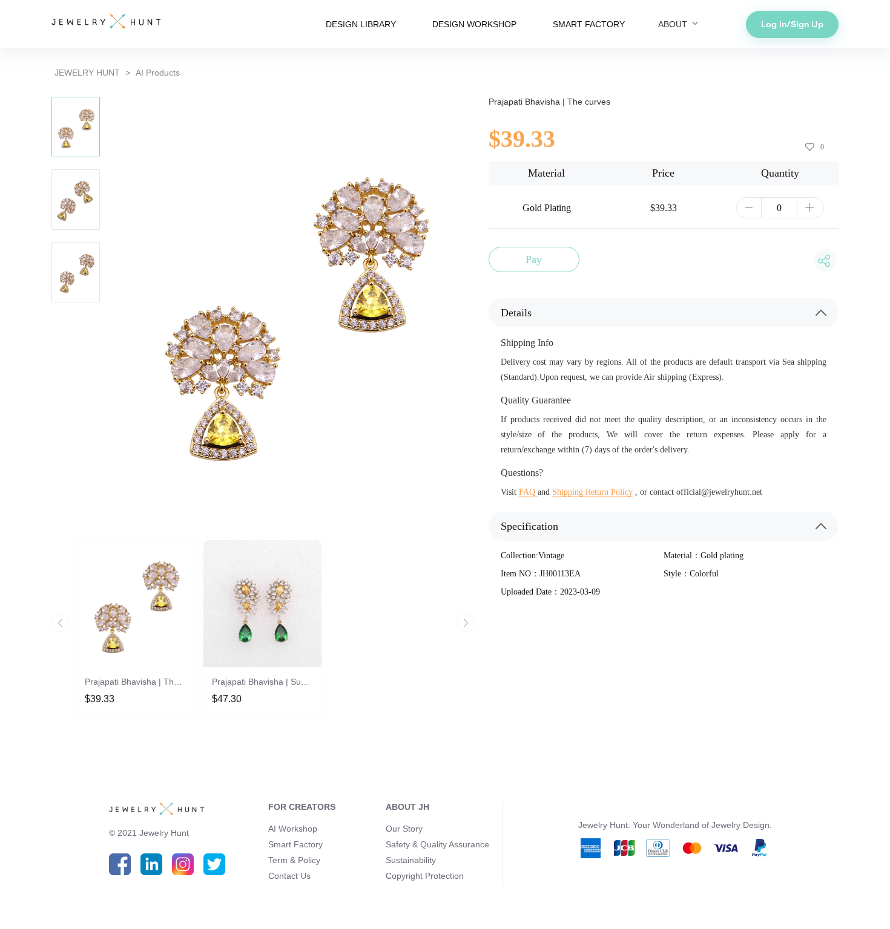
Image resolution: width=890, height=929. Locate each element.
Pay (534, 259)
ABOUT (674, 24)
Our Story (404, 828)
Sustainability (411, 860)
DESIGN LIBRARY (361, 24)
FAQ (528, 492)
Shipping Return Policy (592, 492)
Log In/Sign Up (792, 24)
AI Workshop (292, 828)
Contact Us (289, 876)
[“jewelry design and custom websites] (105, 22)
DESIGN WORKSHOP (474, 24)
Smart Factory (295, 844)
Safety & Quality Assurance (437, 844)
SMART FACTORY (589, 24)
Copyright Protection (425, 876)
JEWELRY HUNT (87, 72)
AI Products (158, 72)
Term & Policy (294, 860)
